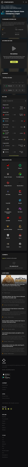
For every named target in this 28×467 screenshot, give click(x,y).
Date (16, 28)
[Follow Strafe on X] (5, 409)
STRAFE (4, 363)
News (3, 425)
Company (4, 383)
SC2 (3, 452)
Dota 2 (3, 441)
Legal (3, 393)
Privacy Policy (5, 396)
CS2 (3, 437)
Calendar (14, 61)
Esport (3, 28)
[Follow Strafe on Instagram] (10, 409)
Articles (4, 429)
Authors (4, 427)
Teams (3, 421)
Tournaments (5, 419)
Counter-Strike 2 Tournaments (8, 7)
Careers (4, 389)
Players (3, 423)
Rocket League (5, 450)
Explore (4, 414)
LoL (3, 439)
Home (2, 5)
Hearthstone (5, 457)
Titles (3, 435)
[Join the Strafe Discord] (3, 409)
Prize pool (17, 32)
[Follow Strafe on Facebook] (8, 409)
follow (4, 407)
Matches (4, 416)
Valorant (4, 444)
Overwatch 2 (5, 455)
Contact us (4, 387)
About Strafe (5, 385)
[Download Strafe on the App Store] (14, 374)
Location (4, 32)
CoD (3, 448)
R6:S (3, 446)
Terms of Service (6, 398)
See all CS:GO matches (14, 155)
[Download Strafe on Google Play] (14, 377)
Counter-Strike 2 (9, 5)
